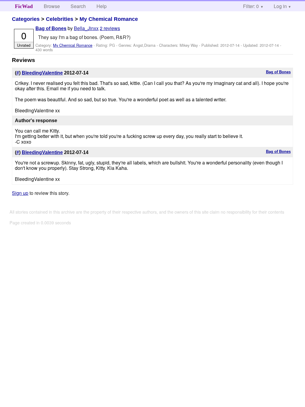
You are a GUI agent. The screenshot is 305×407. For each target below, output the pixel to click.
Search (78, 6)
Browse (52, 6)
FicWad (24, 6)
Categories (26, 19)
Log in (280, 6)
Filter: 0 (251, 6)
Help (102, 6)
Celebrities (59, 19)
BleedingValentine (42, 72)
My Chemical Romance (109, 19)
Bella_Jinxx (86, 28)
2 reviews (110, 28)
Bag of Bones (50, 28)
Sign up (20, 192)
